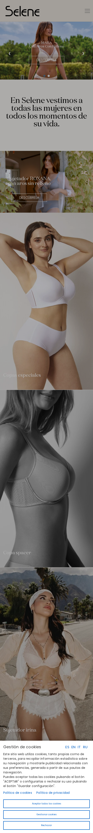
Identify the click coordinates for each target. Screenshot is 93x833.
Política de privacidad (53, 793)
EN (73, 747)
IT (79, 747)
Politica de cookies (17, 793)
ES (67, 747)
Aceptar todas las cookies (46, 803)
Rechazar (46, 825)
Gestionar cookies (47, 814)
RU (85, 747)
